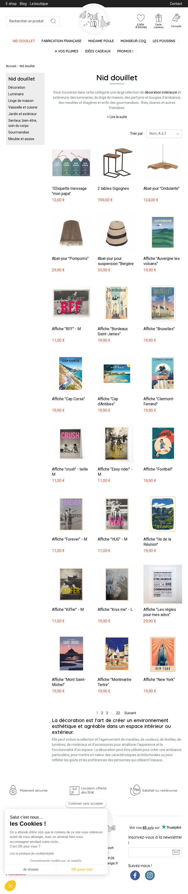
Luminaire (16, 94)
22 (118, 713)
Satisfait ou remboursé (159, 790)
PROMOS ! (125, 51)
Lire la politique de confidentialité (32, 853)
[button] (10, 886)
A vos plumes (66, 51)
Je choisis (30, 869)
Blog (23, 4)
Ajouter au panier (65, 141)
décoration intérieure (161, 92)
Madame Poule (101, 41)
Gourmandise (18, 132)
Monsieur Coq (133, 41)
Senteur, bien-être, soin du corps (22, 123)
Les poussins (164, 41)
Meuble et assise (21, 139)
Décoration (16, 87)
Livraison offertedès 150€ (93, 790)
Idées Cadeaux (98, 51)
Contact (176, 4)
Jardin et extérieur (22, 114)
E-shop (11, 4)
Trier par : (137, 133)
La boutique (39, 4)
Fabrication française (62, 41)
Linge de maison (21, 101)
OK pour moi (82, 869)
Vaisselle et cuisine (22, 107)
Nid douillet (24, 41)
